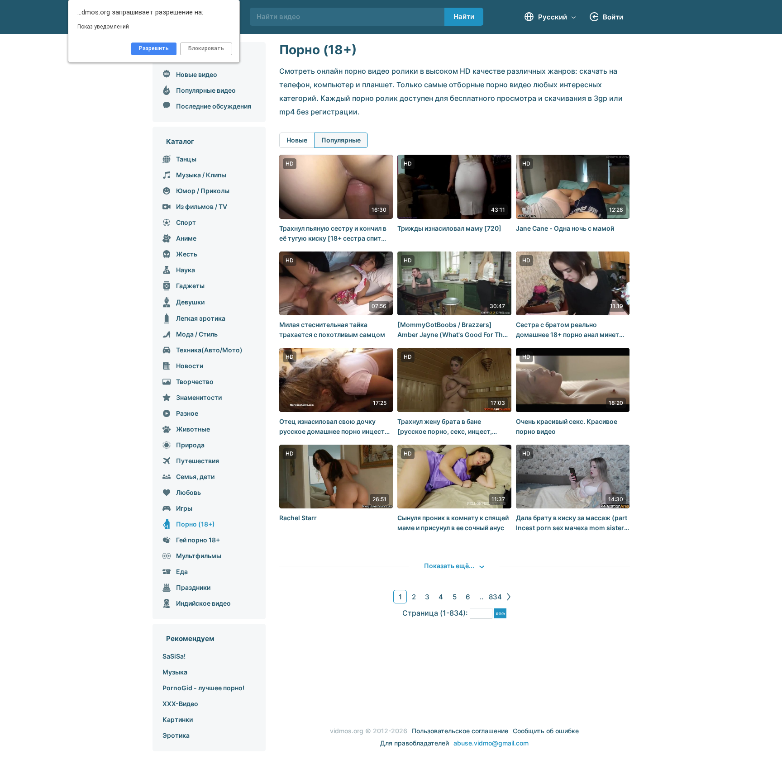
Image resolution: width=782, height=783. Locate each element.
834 (495, 597)
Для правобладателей (414, 743)
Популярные (341, 140)
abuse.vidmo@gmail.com (491, 743)
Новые (296, 140)
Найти (463, 16)
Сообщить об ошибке (546, 731)
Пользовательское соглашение (460, 731)
